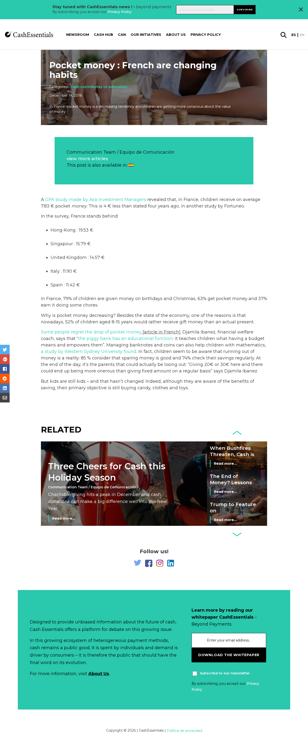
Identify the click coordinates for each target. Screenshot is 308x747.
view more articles (87, 158)
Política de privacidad (184, 730)
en (302, 35)
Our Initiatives (146, 35)
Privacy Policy (120, 12)
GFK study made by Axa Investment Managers (95, 199)
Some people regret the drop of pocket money (91, 332)
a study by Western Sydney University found (88, 351)
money (79, 206)
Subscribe (244, 9)
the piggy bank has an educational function (125, 338)
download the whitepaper (228, 655)
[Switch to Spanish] (131, 165)
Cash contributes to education (98, 87)
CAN (122, 35)
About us (176, 35)
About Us (98, 673)
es (293, 35)
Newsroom (77, 35)
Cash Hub (103, 35)
